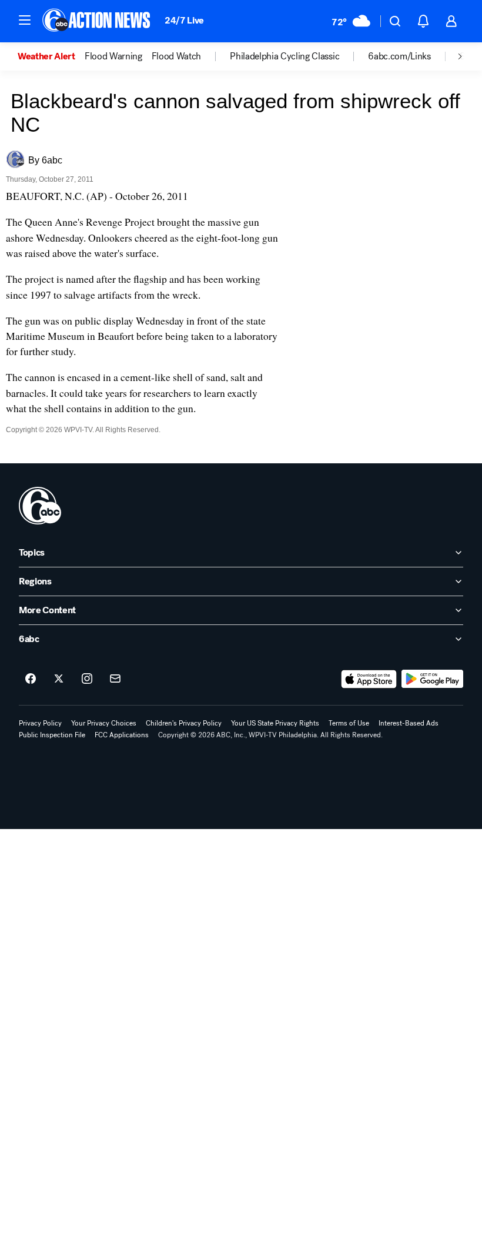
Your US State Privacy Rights (275, 723)
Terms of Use (349, 723)
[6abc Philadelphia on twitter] (59, 679)
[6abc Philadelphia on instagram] (87, 679)
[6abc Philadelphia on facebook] (30, 679)
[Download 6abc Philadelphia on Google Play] (432, 679)
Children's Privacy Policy (184, 723)
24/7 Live (184, 20)
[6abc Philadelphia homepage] (97, 21)
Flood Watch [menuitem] (176, 56)
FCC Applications (122, 734)
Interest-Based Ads (409, 723)
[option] (51, 56)
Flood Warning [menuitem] (113, 56)
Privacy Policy (40, 723)
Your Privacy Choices (103, 723)
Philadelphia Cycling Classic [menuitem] (284, 56)
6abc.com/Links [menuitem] (399, 56)
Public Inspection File (52, 734)
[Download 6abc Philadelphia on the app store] (369, 679)
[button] (24, 20)
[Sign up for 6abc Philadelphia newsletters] (115, 679)
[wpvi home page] (40, 505)
